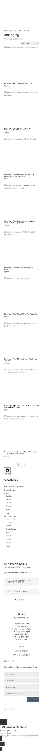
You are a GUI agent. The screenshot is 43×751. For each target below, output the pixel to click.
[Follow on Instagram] (23, 607)
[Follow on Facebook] (19, 607)
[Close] (3, 722)
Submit (32, 699)
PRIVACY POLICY (21, 651)
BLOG (21, 647)
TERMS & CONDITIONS (21, 655)
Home (6, 30)
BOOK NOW (21, 17)
